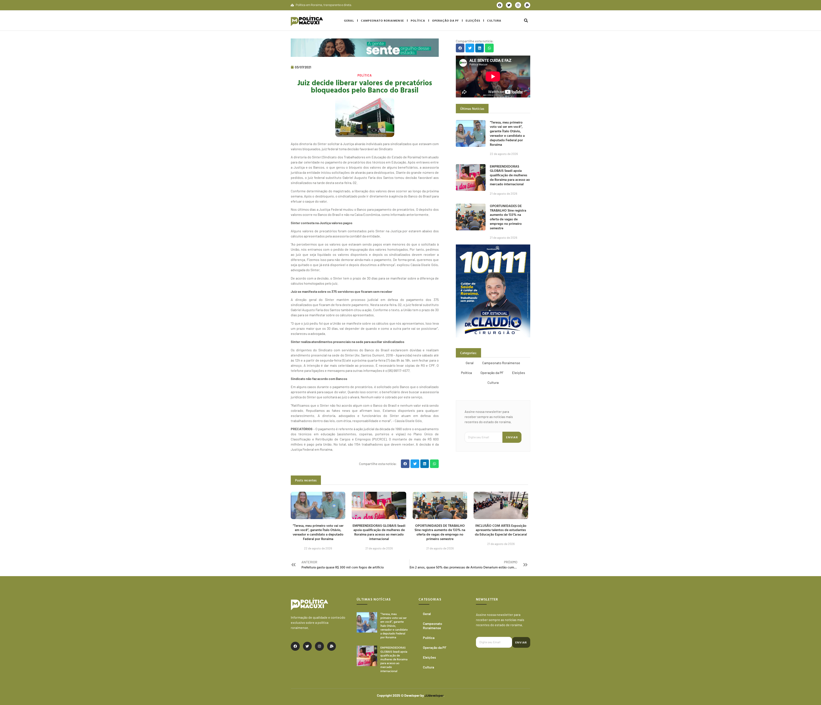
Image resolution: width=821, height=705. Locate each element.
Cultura (494, 20)
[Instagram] (518, 5)
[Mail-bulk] (527, 5)
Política (418, 20)
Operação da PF (445, 20)
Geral (349, 20)
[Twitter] (509, 5)
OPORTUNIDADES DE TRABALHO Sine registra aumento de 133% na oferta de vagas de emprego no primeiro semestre (508, 217)
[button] (525, 20)
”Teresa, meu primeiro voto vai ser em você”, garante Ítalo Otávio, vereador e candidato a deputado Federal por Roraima (507, 133)
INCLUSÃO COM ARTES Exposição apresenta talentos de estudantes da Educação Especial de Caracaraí (501, 530)
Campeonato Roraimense (382, 20)
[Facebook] (500, 5)
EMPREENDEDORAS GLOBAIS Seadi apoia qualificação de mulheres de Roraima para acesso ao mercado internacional (510, 175)
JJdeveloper (434, 695)
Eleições (473, 20)
